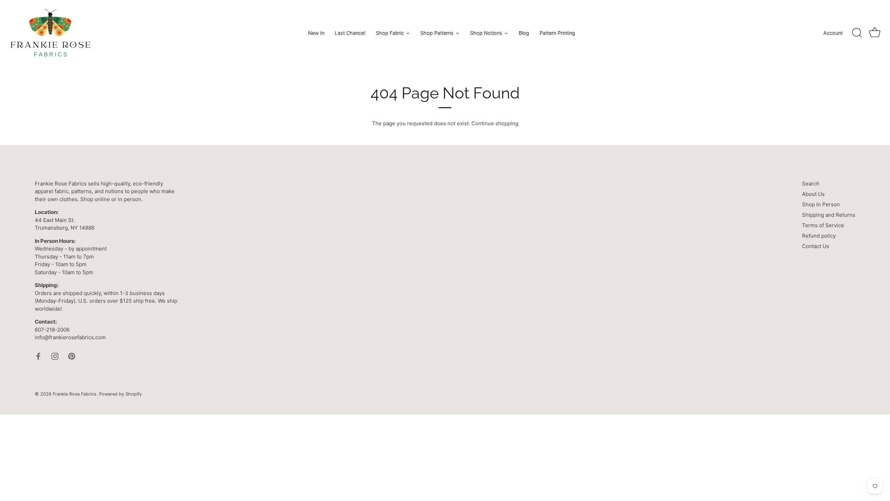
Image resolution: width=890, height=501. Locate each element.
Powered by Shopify (120, 394)
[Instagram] (54, 355)
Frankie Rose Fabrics (74, 394)
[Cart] (874, 33)
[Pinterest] (71, 355)
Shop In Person (821, 204)
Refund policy (819, 235)
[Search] (857, 33)
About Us (813, 194)
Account (833, 33)
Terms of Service (823, 225)
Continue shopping (494, 123)
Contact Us (815, 246)
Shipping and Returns (828, 215)
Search (810, 183)
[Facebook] (38, 355)
